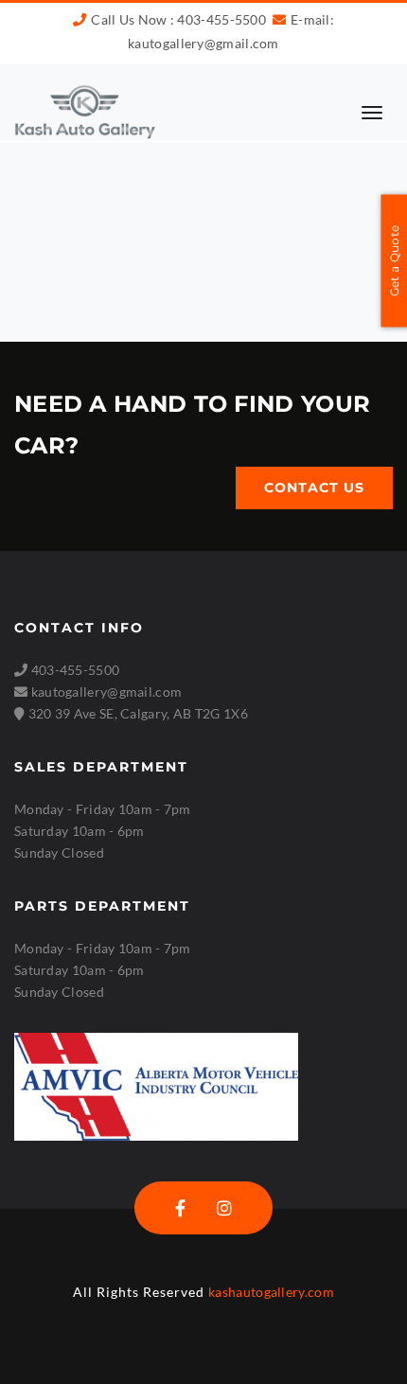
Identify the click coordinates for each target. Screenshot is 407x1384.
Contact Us (314, 487)
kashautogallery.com (271, 1292)
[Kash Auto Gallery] (85, 111)
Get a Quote (394, 260)
